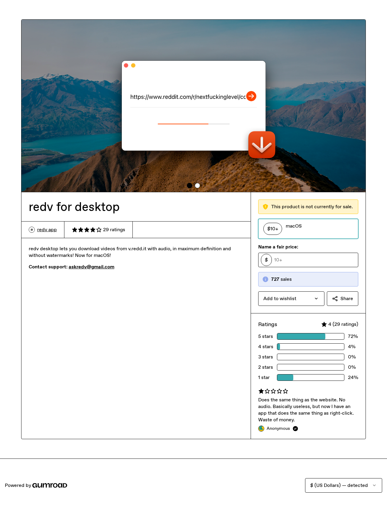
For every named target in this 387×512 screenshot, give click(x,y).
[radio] (308, 229)
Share (346, 298)
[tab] (189, 185)
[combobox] (291, 298)
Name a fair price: (278, 247)
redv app (47, 229)
